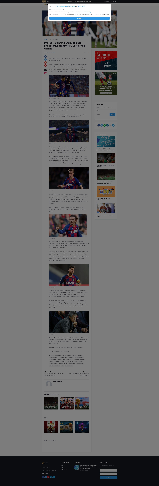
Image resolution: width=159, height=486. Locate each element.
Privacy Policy (71, 6)
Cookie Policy (81, 6)
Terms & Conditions (61, 6)
